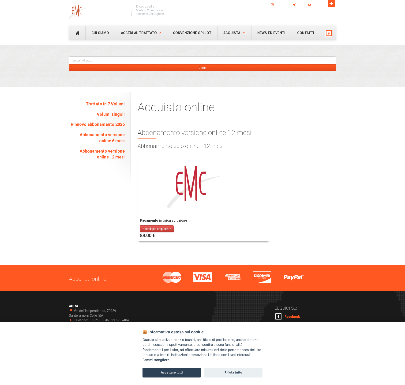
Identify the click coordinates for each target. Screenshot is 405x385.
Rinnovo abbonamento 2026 (98, 124)
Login (301, 5)
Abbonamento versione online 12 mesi (102, 154)
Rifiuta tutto (233, 372)
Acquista (232, 33)
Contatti (305, 33)
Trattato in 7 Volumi (105, 103)
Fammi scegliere (156, 360)
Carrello (318, 5)
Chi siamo (100, 33)
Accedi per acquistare (156, 229)
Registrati (282, 5)
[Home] (97, 12)
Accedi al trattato (139, 33)
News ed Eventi (271, 33)
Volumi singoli (111, 114)
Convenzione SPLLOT (192, 33)
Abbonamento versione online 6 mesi (102, 137)
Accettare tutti (172, 372)
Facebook (292, 317)
